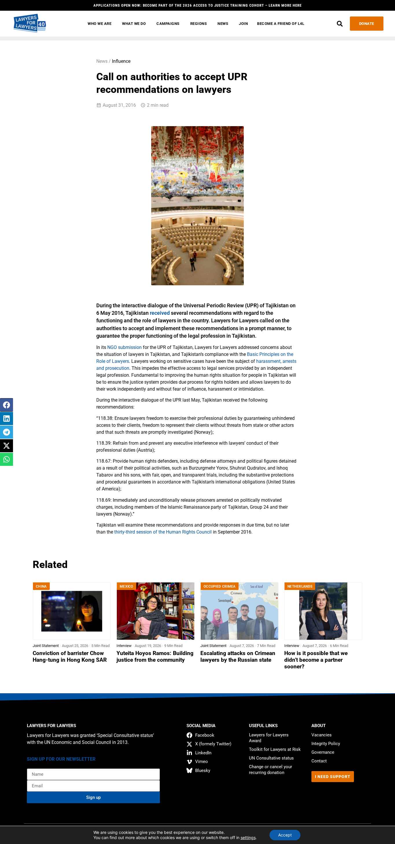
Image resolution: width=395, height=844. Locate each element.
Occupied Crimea (220, 586)
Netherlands (299, 586)
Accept (285, 834)
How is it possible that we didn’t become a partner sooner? (316, 660)
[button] (340, 23)
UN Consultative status (271, 758)
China (41, 586)
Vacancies (321, 735)
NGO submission (124, 347)
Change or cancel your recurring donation (270, 769)
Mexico (126, 586)
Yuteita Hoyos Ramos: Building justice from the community (155, 656)
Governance (322, 752)
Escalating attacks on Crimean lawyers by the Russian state (237, 656)
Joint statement (46, 645)
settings (248, 837)
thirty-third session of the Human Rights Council (163, 532)
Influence (121, 61)
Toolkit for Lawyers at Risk (275, 749)
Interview (124, 645)
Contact (319, 761)
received (160, 313)
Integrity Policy (325, 743)
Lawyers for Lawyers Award (269, 737)
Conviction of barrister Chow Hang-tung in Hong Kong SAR (70, 656)
